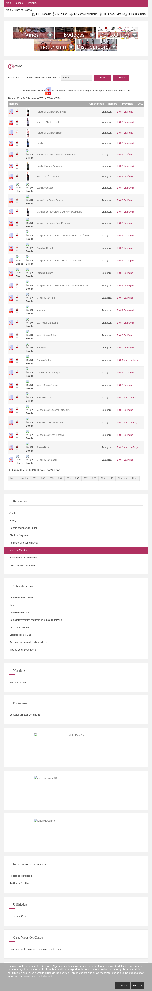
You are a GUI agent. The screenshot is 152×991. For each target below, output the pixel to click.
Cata (11, 605)
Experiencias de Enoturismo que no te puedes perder (36, 949)
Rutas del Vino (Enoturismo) (23, 543)
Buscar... (104, 77)
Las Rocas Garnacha (47, 323)
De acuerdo (122, 985)
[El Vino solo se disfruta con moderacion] (76, 833)
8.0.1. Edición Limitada (48, 176)
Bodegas (14, 520)
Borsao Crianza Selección (50, 422)
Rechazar (138, 985)
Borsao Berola (44, 397)
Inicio (8, 3)
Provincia (127, 103)
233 (52, 478)
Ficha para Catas (18, 916)
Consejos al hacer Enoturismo (24, 715)
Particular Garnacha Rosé (50, 132)
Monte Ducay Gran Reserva (51, 435)
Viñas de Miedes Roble (48, 122)
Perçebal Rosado (45, 248)
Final (134, 478)
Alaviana (41, 310)
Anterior (24, 478)
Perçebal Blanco (45, 273)
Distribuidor (32, 3)
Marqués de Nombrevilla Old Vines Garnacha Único (63, 235)
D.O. (140, 103)
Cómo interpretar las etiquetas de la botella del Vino (35, 620)
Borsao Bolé (43, 447)
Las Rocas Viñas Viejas (48, 372)
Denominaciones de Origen (23, 528)
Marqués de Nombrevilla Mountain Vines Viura (60, 260)
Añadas (13, 513)
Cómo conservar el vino (21, 597)
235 (69, 478)
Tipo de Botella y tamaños (22, 649)
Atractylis (41, 347)
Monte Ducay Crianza (47, 385)
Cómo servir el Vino (19, 612)
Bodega (19, 3)
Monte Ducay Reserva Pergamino (54, 410)
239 (103, 478)
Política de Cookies (19, 883)
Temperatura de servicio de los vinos (28, 642)
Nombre (112, 103)
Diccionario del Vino (19, 627)
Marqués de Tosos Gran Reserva (53, 223)
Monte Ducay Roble (47, 335)
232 (43, 478)
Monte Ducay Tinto (46, 298)
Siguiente (123, 478)
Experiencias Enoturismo (22, 565)
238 (94, 478)
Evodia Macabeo (45, 188)
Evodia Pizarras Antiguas (49, 166)
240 (111, 478)
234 (60, 478)
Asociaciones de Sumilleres (23, 557)
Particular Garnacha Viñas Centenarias (56, 154)
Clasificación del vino (20, 635)
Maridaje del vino (18, 682)
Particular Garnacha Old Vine (51, 111)
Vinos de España (18, 550)
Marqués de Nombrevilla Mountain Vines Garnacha (62, 285)
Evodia (40, 143)
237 (86, 478)
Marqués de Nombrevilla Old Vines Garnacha (59, 212)
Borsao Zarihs (44, 360)
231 (35, 478)
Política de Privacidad (20, 876)
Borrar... (122, 77)
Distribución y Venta (19, 535)
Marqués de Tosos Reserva (50, 200)
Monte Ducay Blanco (47, 460)
